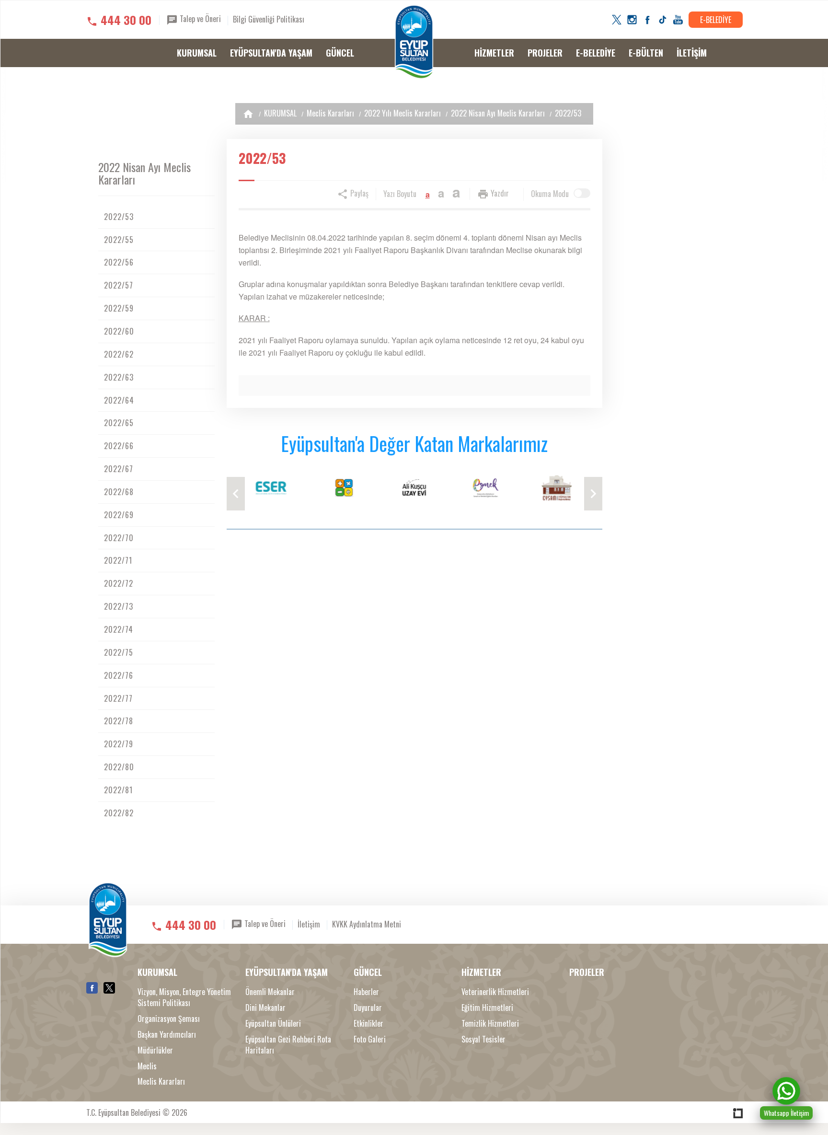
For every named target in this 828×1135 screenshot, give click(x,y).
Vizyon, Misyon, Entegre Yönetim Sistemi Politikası (184, 997)
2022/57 (118, 285)
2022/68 (119, 492)
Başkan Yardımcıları (167, 1034)
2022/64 (119, 400)
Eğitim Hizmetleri (487, 1007)
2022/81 (118, 790)
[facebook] (647, 19)
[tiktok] (662, 19)
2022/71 (118, 560)
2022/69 (119, 515)
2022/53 (568, 113)
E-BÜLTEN (646, 52)
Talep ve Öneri (199, 18)
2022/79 (118, 744)
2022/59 (119, 308)
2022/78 (118, 721)
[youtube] (678, 19)
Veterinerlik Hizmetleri (495, 991)
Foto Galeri (370, 1039)
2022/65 (119, 423)
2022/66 (119, 446)
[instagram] (632, 19)
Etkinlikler (368, 1023)
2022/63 (119, 377)
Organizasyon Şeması (169, 1018)
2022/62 (119, 354)
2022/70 (119, 538)
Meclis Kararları (330, 113)
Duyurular (368, 1007)
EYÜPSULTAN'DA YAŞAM (271, 52)
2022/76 (118, 675)
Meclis (147, 1066)
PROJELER (545, 52)
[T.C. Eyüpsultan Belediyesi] (414, 42)
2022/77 (118, 698)
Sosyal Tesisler (483, 1039)
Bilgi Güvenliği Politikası (268, 19)
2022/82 (119, 813)
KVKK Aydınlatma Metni (366, 924)
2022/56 (119, 262)
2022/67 (118, 469)
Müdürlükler (155, 1050)
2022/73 (118, 606)
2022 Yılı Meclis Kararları (402, 113)
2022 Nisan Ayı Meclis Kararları (498, 113)
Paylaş (358, 193)
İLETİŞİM (692, 52)
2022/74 (118, 629)
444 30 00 (126, 19)
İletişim (309, 924)
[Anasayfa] (248, 114)
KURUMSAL (197, 52)
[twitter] (616, 19)
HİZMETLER (494, 52)
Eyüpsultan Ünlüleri (273, 1023)
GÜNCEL (340, 52)
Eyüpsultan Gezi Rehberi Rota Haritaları (288, 1045)
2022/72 (118, 583)
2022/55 (119, 239)
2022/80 (119, 767)
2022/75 (118, 652)
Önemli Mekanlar (270, 991)
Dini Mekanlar (265, 1007)
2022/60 (119, 331)
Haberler (366, 991)
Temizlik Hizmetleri (490, 1023)
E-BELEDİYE (715, 19)
